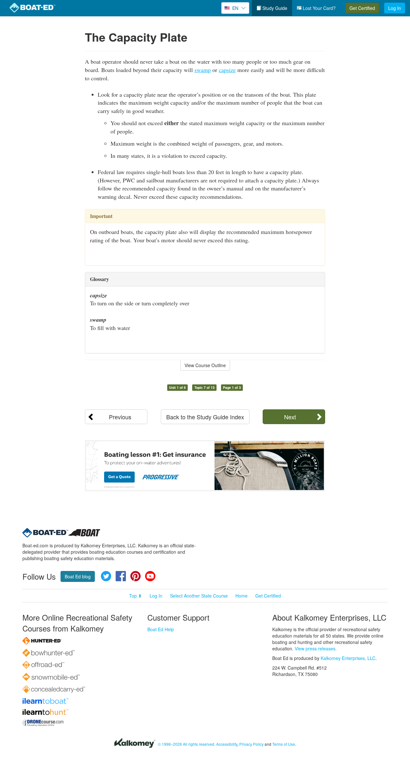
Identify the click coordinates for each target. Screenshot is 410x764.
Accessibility (226, 744)
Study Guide (274, 8)
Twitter (106, 576)
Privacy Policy (251, 744)
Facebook (121, 576)
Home (241, 595)
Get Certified (362, 8)
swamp (202, 70)
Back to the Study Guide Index (205, 417)
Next (290, 417)
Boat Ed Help (160, 629)
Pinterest (135, 576)
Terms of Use (283, 744)
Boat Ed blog (78, 576)
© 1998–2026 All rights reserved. (186, 744)
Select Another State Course (199, 595)
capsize (227, 70)
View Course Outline (205, 365)
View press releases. (316, 648)
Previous (120, 417)
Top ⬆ (135, 595)
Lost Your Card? (318, 8)
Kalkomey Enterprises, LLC (348, 658)
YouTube (150, 576)
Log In (394, 8)
